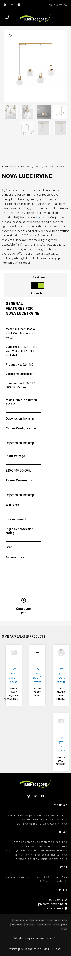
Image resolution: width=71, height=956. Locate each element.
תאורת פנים (49, 166)
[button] (61, 675)
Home (60, 166)
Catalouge (23, 609)
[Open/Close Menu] (64, 18)
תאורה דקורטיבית (33, 166)
